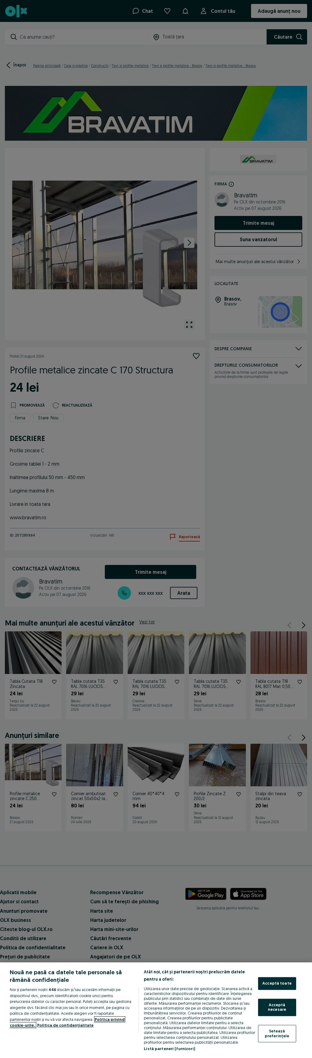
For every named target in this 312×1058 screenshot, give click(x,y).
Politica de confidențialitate (65, 1025)
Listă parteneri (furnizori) (169, 1048)
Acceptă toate (277, 983)
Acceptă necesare (277, 1007)
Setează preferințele (277, 1033)
